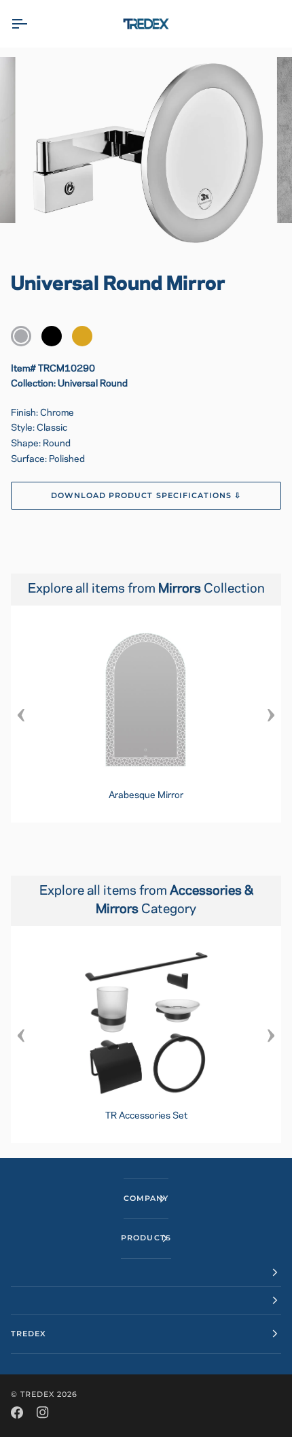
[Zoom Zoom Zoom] (146, 154)
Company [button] (146, 1198)
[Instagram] (43, 1412)
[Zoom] (47, 227)
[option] (146, 714)
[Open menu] (31, 24)
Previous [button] (21, 714)
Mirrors (181, 589)
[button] (146, 1273)
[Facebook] (17, 1412)
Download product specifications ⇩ (146, 495)
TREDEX (37, 1394)
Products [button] (145, 1237)
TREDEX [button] (28, 1333)
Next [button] (271, 714)
